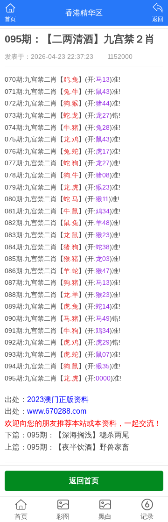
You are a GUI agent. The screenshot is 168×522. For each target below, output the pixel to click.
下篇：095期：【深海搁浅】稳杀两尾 (67, 435)
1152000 (120, 56)
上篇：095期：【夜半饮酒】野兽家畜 (67, 447)
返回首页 (84, 481)
